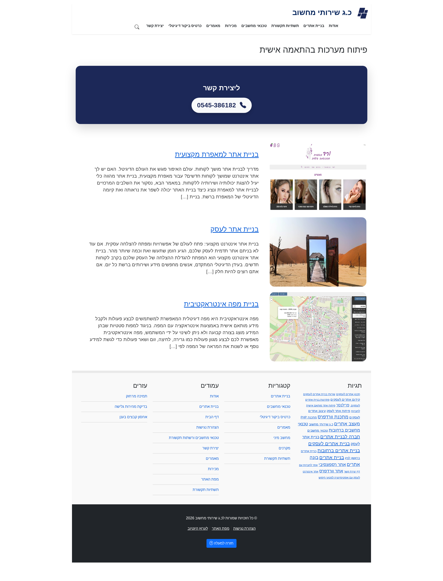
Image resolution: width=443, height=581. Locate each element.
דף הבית (212, 417)
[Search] (137, 26)
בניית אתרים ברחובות (338, 450)
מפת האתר (210, 479)
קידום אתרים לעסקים (345, 399)
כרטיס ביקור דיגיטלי (185, 26)
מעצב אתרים (347, 423)
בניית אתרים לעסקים (329, 443)
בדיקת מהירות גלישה (131, 407)
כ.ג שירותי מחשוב (321, 424)
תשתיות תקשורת (285, 26)
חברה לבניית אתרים (340, 436)
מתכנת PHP (309, 417)
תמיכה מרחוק (136, 396)
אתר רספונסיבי (332, 464)
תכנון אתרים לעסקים (348, 394)
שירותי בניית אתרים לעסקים (319, 394)
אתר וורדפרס (331, 471)
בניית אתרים (313, 26)
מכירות (231, 26)
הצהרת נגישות (207, 427)
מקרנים (284, 448)
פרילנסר (342, 405)
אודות (333, 26)
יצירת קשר (155, 26)
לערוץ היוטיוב (198, 528)
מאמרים (213, 26)
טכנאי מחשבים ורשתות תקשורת (194, 438)
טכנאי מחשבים (254, 26)
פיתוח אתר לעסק (338, 411)
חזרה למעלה (223, 543)
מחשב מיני (281, 438)
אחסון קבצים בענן (133, 417)
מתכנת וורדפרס (333, 416)
